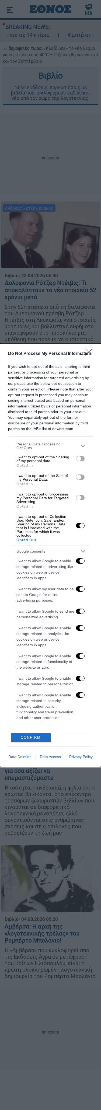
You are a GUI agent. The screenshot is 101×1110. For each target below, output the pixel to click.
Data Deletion (20, 757)
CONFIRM (31, 737)
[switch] (80, 458)
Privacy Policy (81, 757)
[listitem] (50, 446)
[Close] (90, 354)
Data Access (50, 757)
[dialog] (50, 555)
